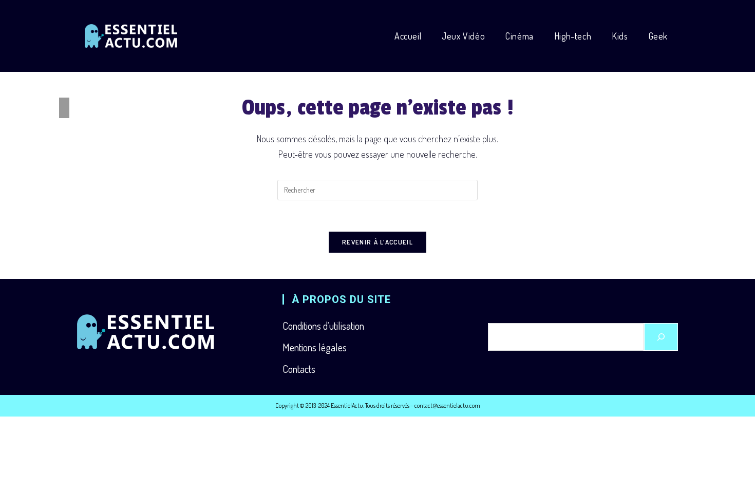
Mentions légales (314, 347)
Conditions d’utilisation (323, 325)
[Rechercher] (661, 337)
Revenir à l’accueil (377, 242)
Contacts (298, 368)
